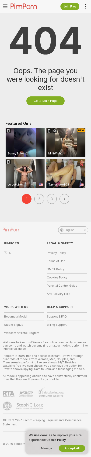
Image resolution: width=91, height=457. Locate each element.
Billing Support (57, 324)
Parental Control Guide (62, 285)
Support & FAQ (57, 316)
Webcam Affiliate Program (21, 333)
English (69, 230)
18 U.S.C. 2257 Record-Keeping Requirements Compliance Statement (42, 422)
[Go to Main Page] (28, 6)
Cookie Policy (56, 440)
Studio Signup (13, 324)
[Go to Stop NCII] (30, 406)
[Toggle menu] (5, 6)
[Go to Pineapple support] (8, 406)
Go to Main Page (45, 100)
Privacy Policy (56, 253)
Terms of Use (56, 261)
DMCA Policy (56, 269)
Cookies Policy (57, 277)
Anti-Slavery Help (58, 294)
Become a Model (15, 316)
